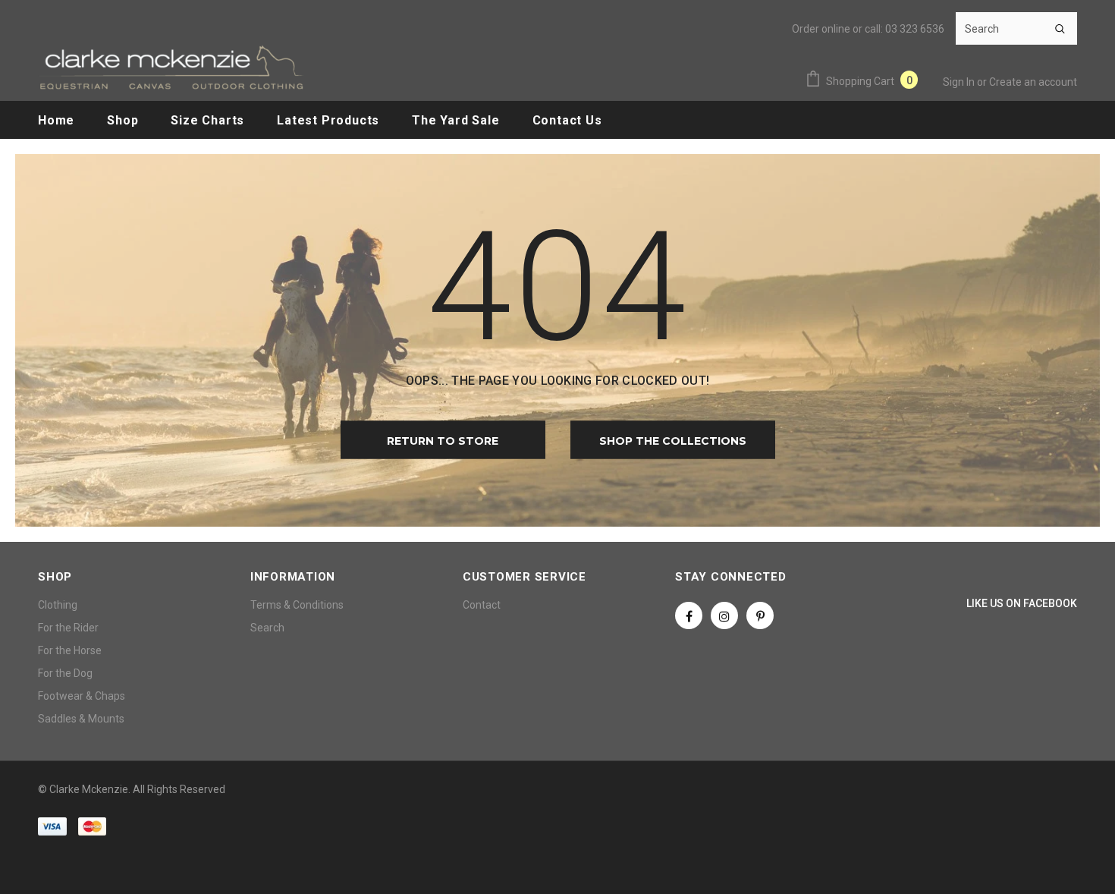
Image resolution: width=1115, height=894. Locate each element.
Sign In (960, 82)
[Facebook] (688, 615)
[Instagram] (724, 615)
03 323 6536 (914, 29)
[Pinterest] (760, 615)
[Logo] (170, 67)
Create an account (1033, 82)
